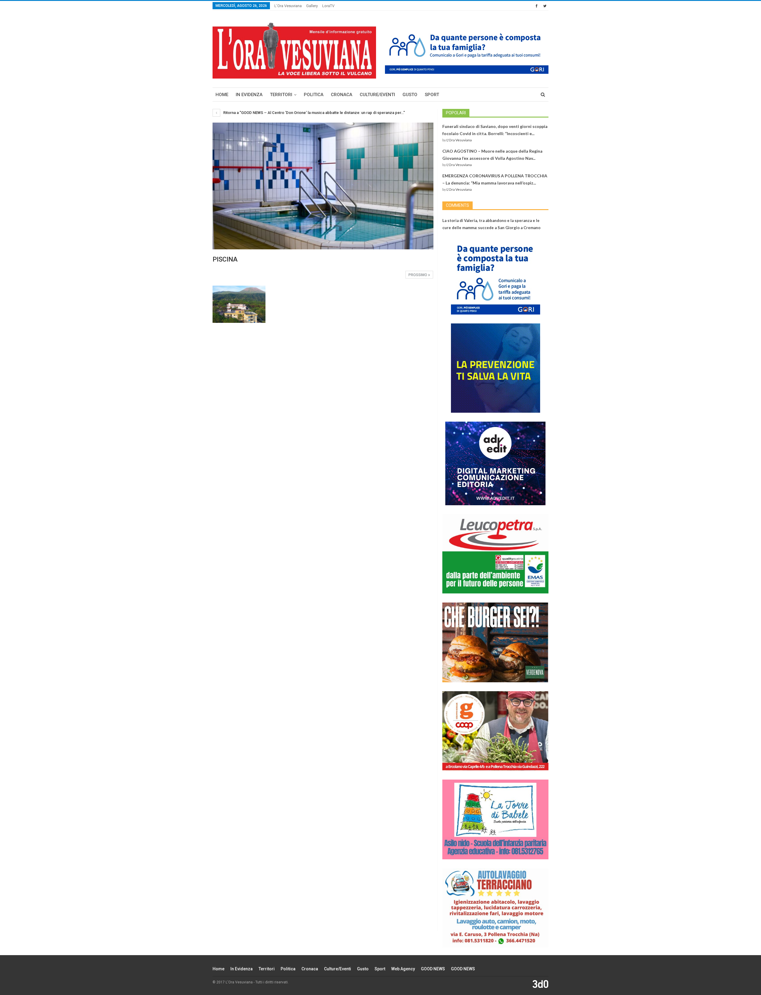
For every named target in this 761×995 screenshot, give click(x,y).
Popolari (456, 112)
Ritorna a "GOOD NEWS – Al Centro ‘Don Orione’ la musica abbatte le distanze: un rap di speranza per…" (313, 112)
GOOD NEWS (433, 968)
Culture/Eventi (377, 94)
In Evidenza (249, 94)
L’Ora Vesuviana (288, 6)
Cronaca (341, 94)
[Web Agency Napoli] (540, 984)
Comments (457, 205)
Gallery (312, 6)
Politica (313, 94)
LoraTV (328, 6)
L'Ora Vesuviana (459, 140)
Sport (432, 94)
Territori (281, 94)
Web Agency (403, 968)
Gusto (409, 94)
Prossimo (418, 275)
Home (222, 94)
